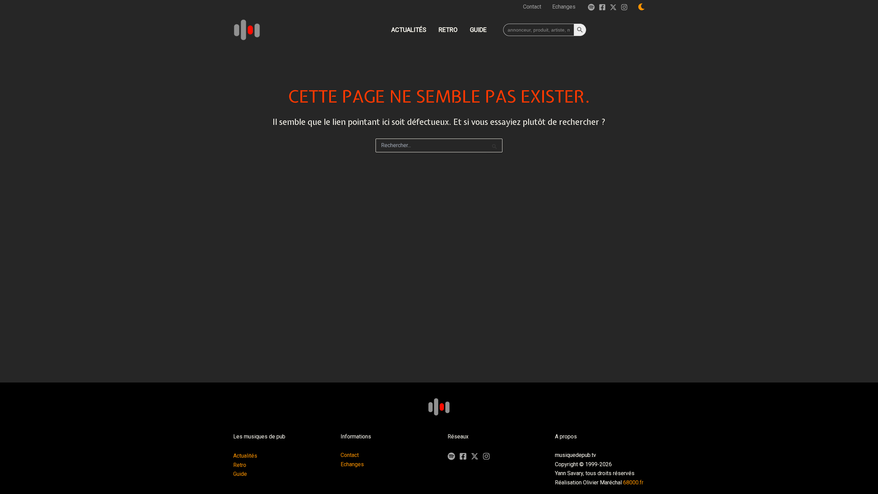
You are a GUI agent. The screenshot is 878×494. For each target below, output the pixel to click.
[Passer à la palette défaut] (641, 6)
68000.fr (633, 482)
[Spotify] (591, 7)
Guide (240, 474)
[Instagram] (624, 7)
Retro (239, 465)
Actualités (245, 455)
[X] (474, 456)
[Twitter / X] (613, 7)
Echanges (352, 464)
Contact (350, 455)
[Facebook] (602, 7)
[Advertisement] (439, 357)
